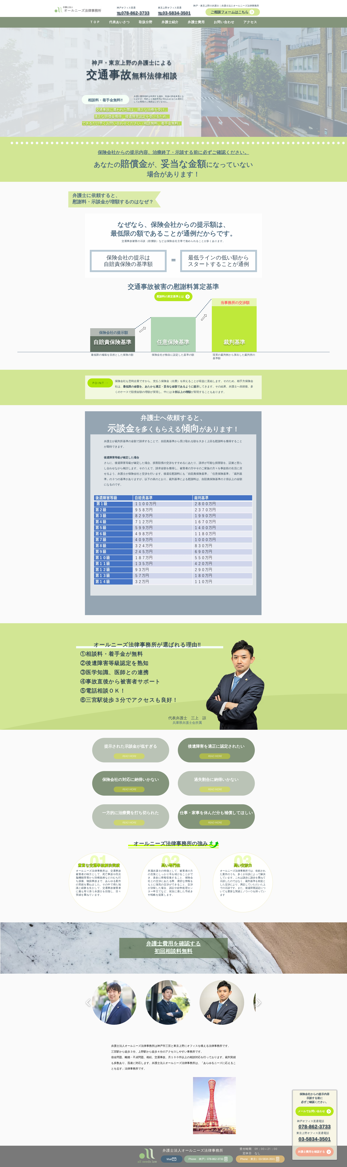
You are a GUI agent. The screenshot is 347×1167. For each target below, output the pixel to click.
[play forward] (259, 1002)
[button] (173, 296)
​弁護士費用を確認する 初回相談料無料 (173, 946)
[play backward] (88, 1002)
